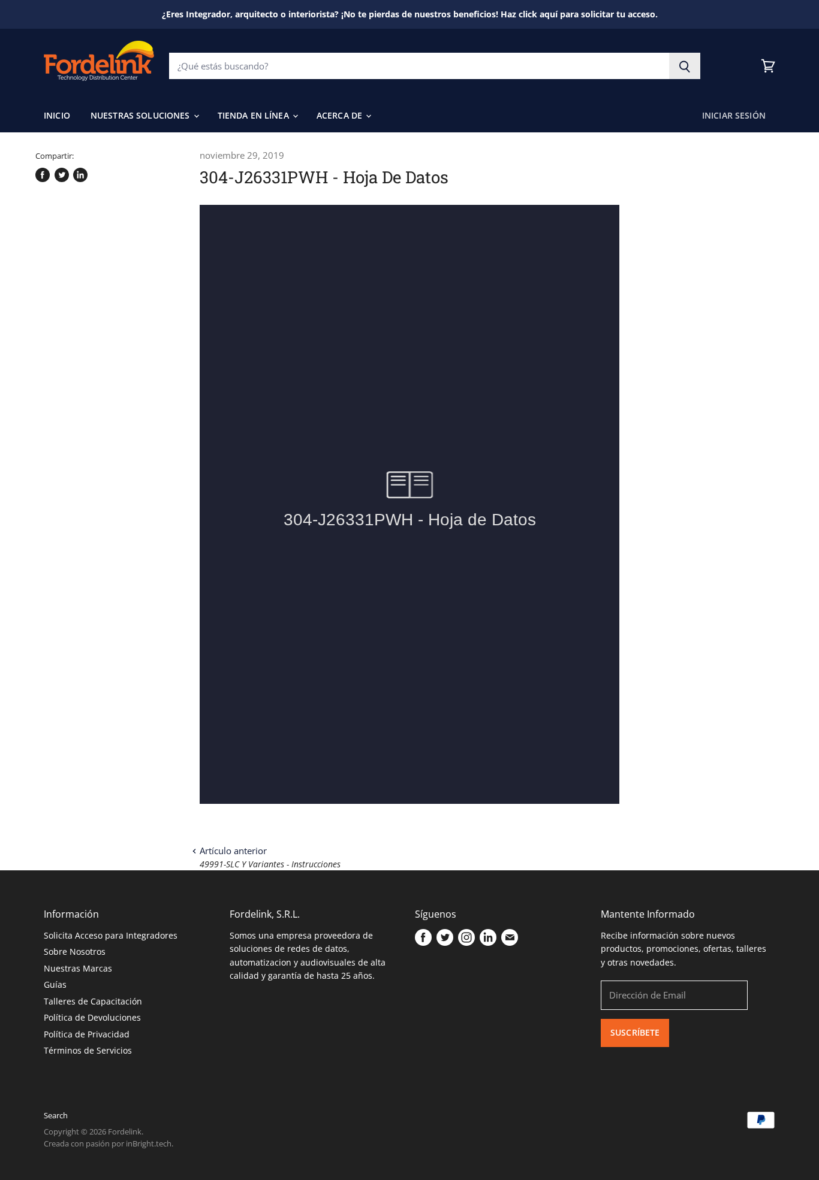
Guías (55, 984)
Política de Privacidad (87, 1034)
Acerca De (341, 115)
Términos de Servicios (88, 1050)
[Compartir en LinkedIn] (80, 175)
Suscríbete (635, 1032)
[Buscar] (685, 66)
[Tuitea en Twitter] (62, 175)
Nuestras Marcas (78, 968)
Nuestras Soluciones (141, 115)
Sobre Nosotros (75, 951)
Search (56, 1115)
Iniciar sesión (734, 115)
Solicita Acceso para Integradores (110, 935)
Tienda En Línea (254, 115)
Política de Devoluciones (92, 1017)
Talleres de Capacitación (93, 1001)
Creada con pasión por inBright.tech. (108, 1143)
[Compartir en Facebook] (42, 175)
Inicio (57, 115)
